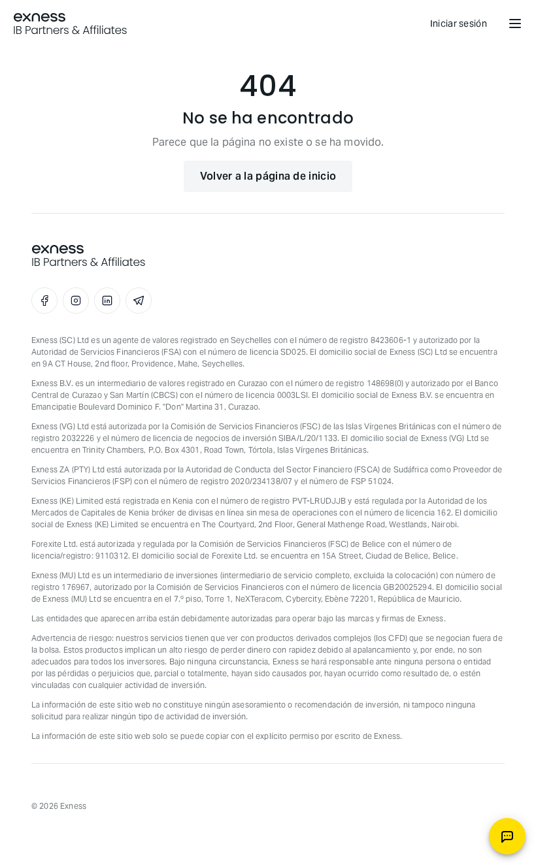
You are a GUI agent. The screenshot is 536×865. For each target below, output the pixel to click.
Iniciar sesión (458, 23)
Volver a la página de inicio (268, 176)
